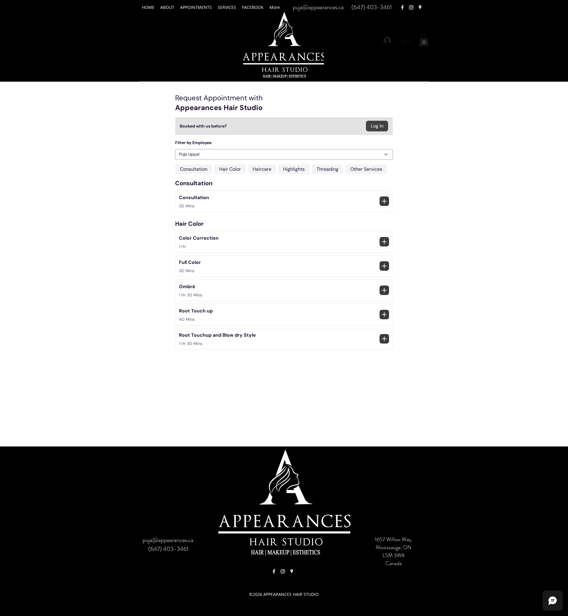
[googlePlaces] (420, 7)
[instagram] (411, 7)
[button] (424, 40)
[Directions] (292, 571)
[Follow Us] (283, 571)
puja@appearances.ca (318, 7)
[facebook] (402, 7)
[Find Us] (274, 571)
